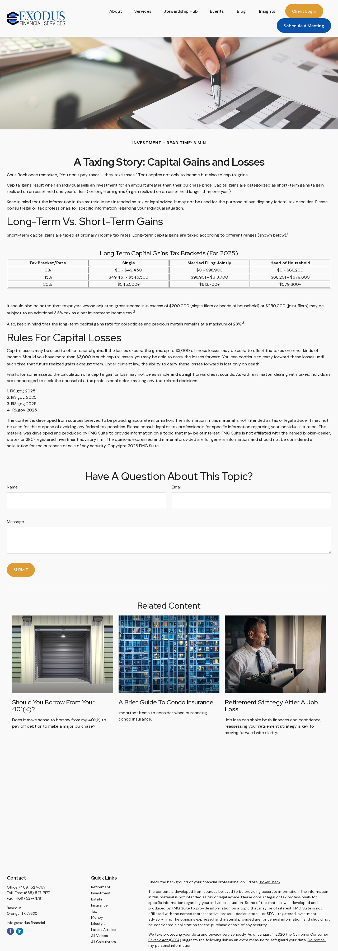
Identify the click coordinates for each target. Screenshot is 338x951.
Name (12, 487)
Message (15, 521)
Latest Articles (103, 929)
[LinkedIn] (19, 931)
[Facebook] (10, 931)
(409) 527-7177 (32, 887)
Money (97, 917)
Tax (94, 911)
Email (176, 487)
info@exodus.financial (26, 922)
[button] (115, 11)
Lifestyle (98, 923)
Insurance (99, 905)
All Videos (99, 935)
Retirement (100, 887)
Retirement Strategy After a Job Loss (271, 705)
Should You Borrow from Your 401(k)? (53, 705)
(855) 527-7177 (37, 892)
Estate (96, 899)
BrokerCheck (269, 882)
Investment (101, 893)
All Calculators (103, 941)
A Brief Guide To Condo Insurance (166, 702)
